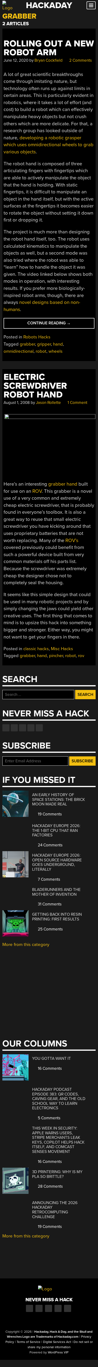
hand (58, 344)
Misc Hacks (62, 648)
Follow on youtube (22, 727)
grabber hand (62, 484)
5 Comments (48, 1118)
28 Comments (50, 1186)
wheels (56, 351)
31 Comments (49, 904)
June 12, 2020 (16, 60)
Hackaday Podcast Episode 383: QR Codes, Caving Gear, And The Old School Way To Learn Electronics (58, 1099)
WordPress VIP (58, 1352)
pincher (56, 655)
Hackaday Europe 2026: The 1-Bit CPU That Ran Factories (56, 830)
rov (81, 655)
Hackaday (49, 5)
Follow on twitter (14, 727)
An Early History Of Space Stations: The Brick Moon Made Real (58, 799)
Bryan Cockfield (48, 60)
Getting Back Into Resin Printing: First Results (57, 917)
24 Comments (50, 845)
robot (41, 351)
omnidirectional (19, 351)
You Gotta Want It (51, 1058)
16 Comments (49, 1068)
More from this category (25, 944)
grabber (27, 344)
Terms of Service (28, 1342)
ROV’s (71, 540)
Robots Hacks (36, 337)
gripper (44, 344)
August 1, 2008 (17, 402)
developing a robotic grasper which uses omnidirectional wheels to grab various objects (48, 145)
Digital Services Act (57, 1342)
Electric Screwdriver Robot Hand (35, 386)
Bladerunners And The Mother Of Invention (56, 892)
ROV (37, 491)
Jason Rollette (48, 402)
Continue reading (56, 324)
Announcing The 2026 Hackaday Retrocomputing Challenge (55, 1209)
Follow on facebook (6, 727)
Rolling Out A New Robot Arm (49, 48)
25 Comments (50, 929)
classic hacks (36, 648)
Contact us (39, 727)
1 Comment (77, 402)
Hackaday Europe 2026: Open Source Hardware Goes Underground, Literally (57, 862)
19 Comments (49, 814)
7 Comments (48, 879)
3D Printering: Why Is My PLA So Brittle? (57, 1174)
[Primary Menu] (91, 5)
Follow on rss (30, 727)
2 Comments (80, 60)
